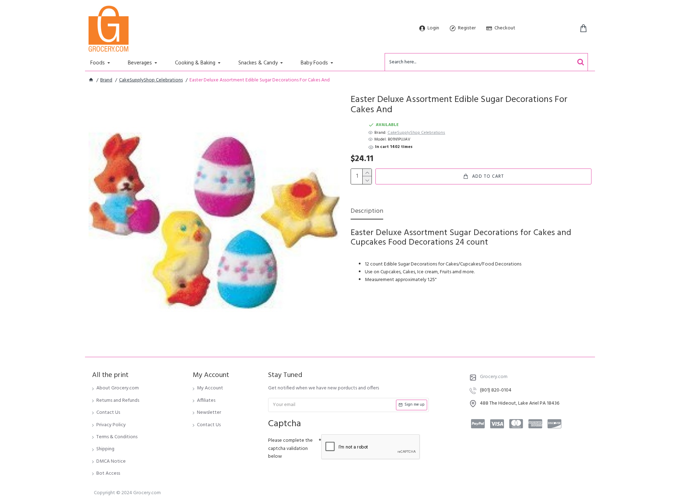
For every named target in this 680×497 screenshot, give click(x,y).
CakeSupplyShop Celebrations (151, 80)
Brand (106, 80)
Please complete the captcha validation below (290, 448)
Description (367, 211)
